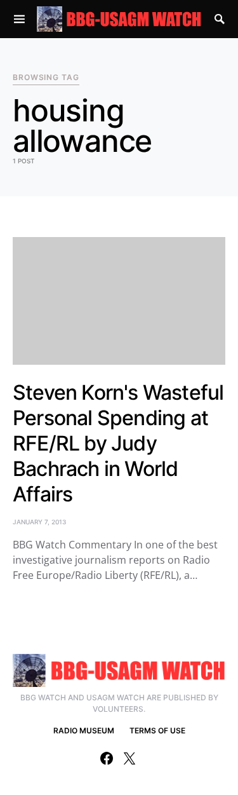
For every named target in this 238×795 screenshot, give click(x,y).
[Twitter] (129, 758)
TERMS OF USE (157, 730)
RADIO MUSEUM (83, 730)
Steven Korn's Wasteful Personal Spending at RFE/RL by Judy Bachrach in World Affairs (118, 443)
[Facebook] (106, 758)
